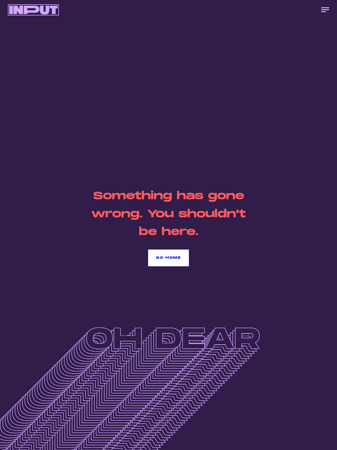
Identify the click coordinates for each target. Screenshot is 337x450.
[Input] (33, 10)
